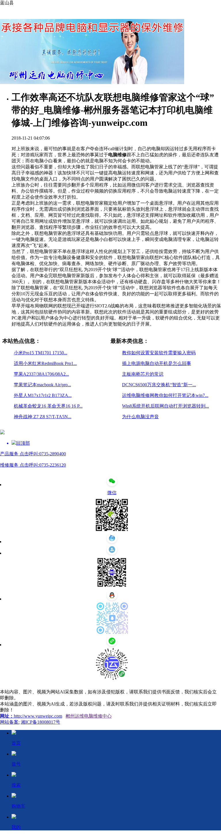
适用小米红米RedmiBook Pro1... (45, 363)
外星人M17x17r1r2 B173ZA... (43, 395)
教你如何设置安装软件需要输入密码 (159, 352)
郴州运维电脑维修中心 (89, 716)
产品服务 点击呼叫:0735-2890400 (33, 453)
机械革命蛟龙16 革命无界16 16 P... (48, 406)
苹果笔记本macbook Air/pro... (42, 384)
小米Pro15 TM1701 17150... (40, 352)
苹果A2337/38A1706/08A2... (41, 374)
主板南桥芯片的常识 (142, 374)
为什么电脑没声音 (140, 416)
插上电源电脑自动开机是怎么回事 (156, 363)
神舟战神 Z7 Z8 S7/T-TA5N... (42, 416)
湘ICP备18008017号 (40, 722)
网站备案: (10, 722)
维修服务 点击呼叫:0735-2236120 (33, 465)
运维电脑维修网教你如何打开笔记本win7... (165, 395)
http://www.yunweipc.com (38, 716)
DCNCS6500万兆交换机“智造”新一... (159, 384)
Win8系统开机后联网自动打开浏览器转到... (165, 406)
